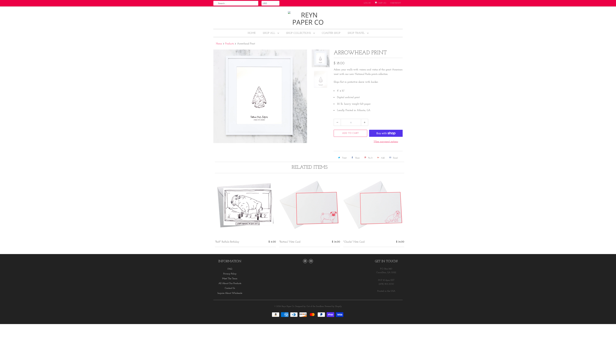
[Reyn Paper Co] (308, 18)
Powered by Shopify (333, 306)
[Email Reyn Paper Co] (311, 261)
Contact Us (230, 288)
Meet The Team (229, 278)
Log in (367, 3)
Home (252, 33)
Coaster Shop (331, 33)
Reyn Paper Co (288, 306)
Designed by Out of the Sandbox (309, 306)
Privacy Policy (229, 274)
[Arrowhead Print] (260, 96)
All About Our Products (229, 283)
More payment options (386, 141)
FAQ (230, 269)
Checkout (395, 3)
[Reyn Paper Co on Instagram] (305, 261)
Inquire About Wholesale (230, 293)
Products (229, 43)
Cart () (381, 3)
